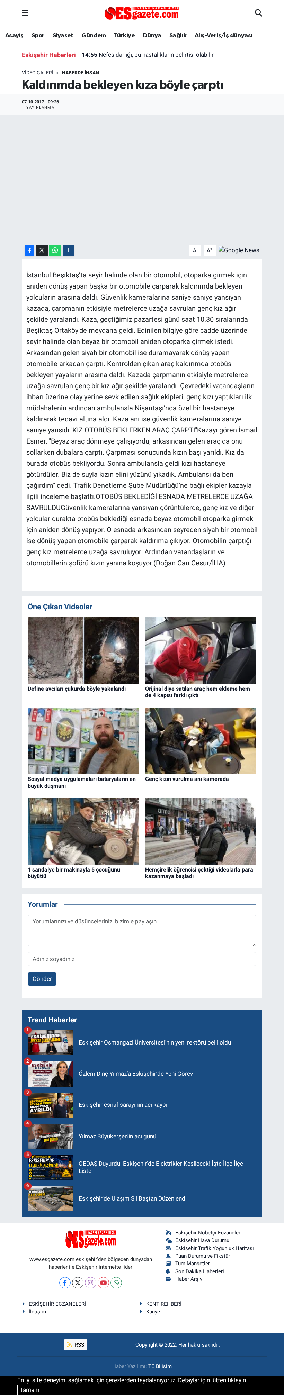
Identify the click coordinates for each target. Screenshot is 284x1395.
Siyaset (63, 36)
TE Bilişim (160, 1366)
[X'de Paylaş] (42, 250)
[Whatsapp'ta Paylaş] (55, 250)
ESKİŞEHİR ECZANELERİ (57, 1304)
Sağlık (177, 36)
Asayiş (14, 36)
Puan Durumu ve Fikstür (202, 1256)
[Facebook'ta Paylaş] (29, 250)
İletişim (37, 1312)
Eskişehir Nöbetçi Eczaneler (207, 1233)
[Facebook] (65, 1282)
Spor (38, 36)
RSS (78, 1345)
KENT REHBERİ (163, 1304)
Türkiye (124, 36)
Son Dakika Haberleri (199, 1271)
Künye (153, 1312)
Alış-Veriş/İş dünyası (223, 36)
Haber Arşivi (189, 1279)
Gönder (42, 978)
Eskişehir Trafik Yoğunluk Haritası (214, 1248)
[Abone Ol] (239, 250)
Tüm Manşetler (192, 1263)
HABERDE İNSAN (80, 72)
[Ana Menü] (25, 13)
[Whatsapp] (116, 1282)
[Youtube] (103, 1282)
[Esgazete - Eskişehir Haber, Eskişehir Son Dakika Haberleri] (142, 13)
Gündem (93, 36)
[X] (77, 1282)
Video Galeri (37, 72)
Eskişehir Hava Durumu (202, 1240)
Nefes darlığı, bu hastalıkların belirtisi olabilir (148, 54)
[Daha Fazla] (68, 250)
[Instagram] (90, 1282)
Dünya (152, 36)
